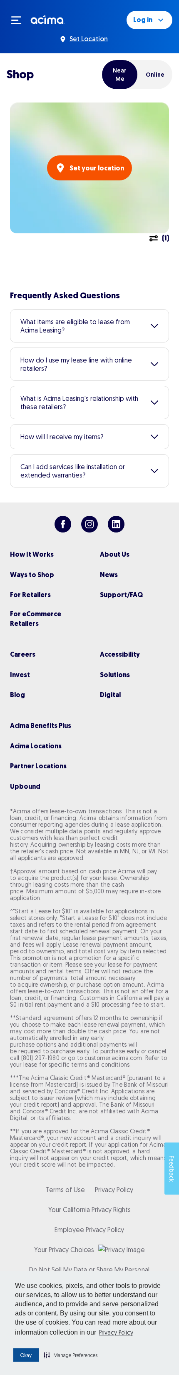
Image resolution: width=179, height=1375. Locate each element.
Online (155, 74)
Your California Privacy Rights (89, 1209)
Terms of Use (65, 1189)
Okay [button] (26, 1355)
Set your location (97, 168)
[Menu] (20, 20)
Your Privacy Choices (64, 1249)
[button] (70, 1355)
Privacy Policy (116, 1332)
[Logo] (47, 19)
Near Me (120, 74)
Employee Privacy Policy (89, 1229)
